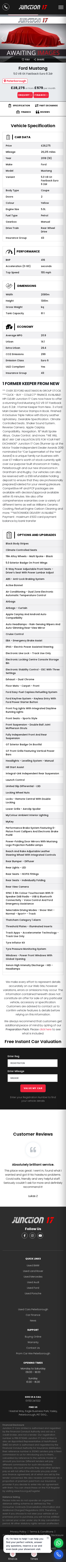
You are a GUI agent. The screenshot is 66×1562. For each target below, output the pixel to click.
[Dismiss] (48, 1537)
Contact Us (33, 1348)
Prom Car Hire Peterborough (33, 1353)
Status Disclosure (53, 1535)
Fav (27, 59)
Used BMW (33, 1265)
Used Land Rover (33, 1271)
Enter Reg (13, 1056)
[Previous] (4, 38)
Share (40, 59)
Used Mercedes (33, 1276)
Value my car (33, 1088)
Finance (40, 95)
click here (45, 1029)
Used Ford (33, 1288)
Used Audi (33, 1282)
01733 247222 (33, 1399)
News (33, 1320)
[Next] (61, 38)
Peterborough (16, 81)
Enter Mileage (16, 1071)
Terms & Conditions (41, 1531)
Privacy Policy (18, 1531)
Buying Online (33, 1336)
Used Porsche (33, 1293)
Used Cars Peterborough (33, 1309)
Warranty (33, 1342)
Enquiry (24, 95)
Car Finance (33, 1315)
